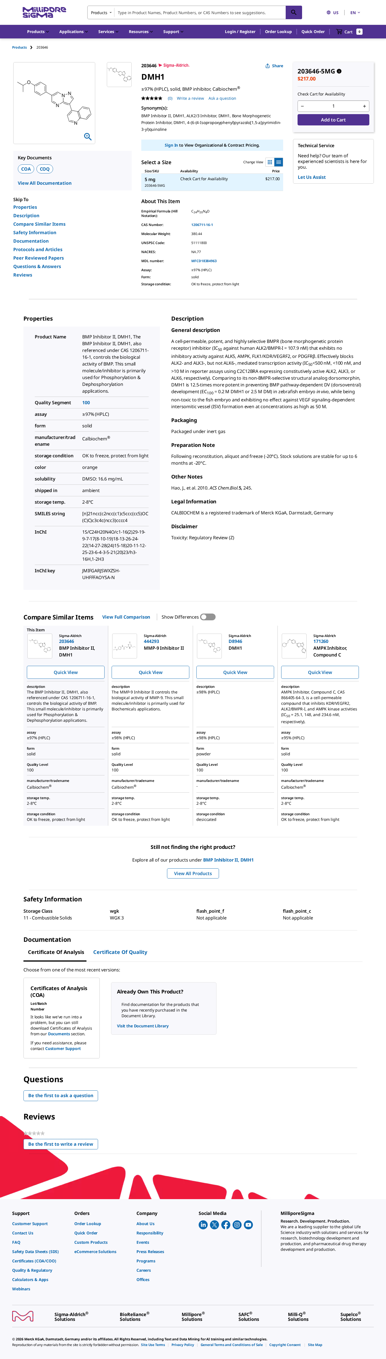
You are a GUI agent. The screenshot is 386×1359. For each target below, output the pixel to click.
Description (26, 215)
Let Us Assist (312, 177)
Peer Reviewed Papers (38, 258)
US (336, 12)
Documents (59, 1033)
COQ (45, 169)
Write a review (190, 98)
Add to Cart (333, 120)
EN (353, 12)
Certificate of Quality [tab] (120, 952)
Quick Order (313, 31)
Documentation (31, 241)
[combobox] (194, 12)
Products (19, 47)
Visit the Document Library (142, 1026)
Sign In (171, 145)
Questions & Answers (37, 266)
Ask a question (222, 98)
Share (277, 65)
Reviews (22, 275)
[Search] (294, 12)
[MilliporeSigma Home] (44, 12)
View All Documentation (44, 183)
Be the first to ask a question (60, 1095)
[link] (40, 1223)
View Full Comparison (126, 617)
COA (26, 169)
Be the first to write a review (63, 1145)
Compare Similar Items (39, 224)
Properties (25, 207)
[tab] (24, 47)
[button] (240, 31)
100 (86, 402)
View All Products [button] (193, 873)
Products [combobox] (99, 12)
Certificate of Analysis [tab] (56, 952)
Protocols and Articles (37, 249)
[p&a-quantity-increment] (364, 106)
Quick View (65, 672)
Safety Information (34, 232)
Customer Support (63, 1048)
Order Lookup (278, 31)
